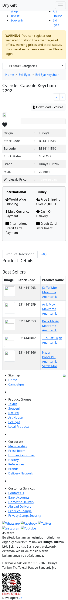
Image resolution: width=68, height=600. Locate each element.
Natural (13, 413)
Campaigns (16, 384)
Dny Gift (9, 5)
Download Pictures (49, 107)
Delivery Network (20, 473)
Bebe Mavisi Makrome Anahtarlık (50, 325)
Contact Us (16, 493)
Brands (13, 469)
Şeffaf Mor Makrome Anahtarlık (49, 292)
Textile (15, 16)
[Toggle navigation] (60, 5)
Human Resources (21, 455)
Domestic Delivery (21, 502)
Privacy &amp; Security (24, 515)
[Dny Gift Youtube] (28, 528)
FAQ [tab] (44, 254)
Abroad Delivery (19, 506)
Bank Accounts (18, 497)
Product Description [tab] (19, 254)
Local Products (18, 427)
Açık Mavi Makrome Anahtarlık (49, 309)
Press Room (17, 451)
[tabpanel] (34, 263)
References (16, 464)
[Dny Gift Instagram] (11, 528)
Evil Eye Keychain (47, 75)
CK (20, 598)
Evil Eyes (25, 75)
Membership (17, 446)
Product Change (20, 511)
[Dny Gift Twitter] (44, 523)
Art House (15, 417)
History (13, 460)
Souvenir (17, 20)
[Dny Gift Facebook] (11, 523)
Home (9, 75)
